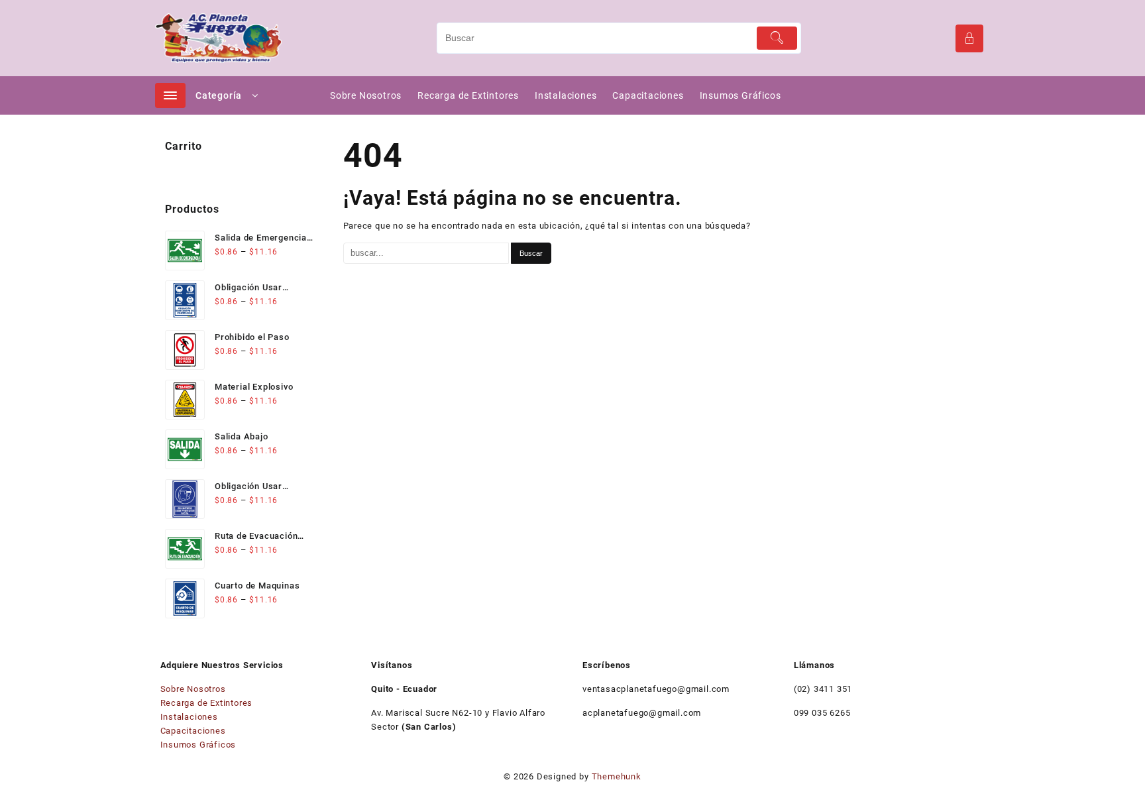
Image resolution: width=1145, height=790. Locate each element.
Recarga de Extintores (206, 703)
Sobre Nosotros (193, 689)
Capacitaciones (193, 731)
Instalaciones (189, 717)
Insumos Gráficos (198, 745)
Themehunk (616, 776)
